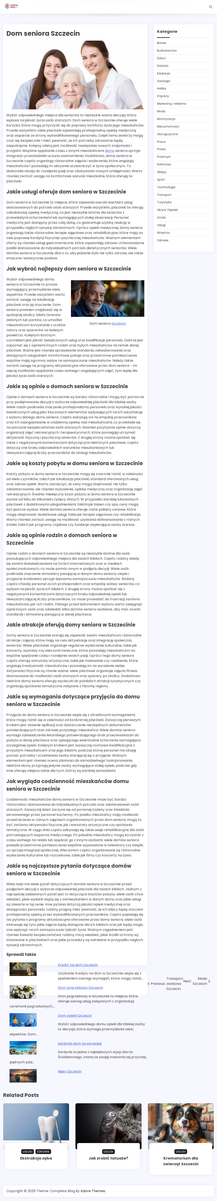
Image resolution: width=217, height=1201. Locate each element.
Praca (161, 142)
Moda (161, 111)
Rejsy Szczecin (70, 1071)
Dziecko (162, 66)
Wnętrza (163, 233)
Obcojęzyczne (167, 134)
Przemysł (163, 157)
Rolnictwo (164, 164)
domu (109, 150)
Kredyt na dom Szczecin (78, 964)
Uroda (161, 217)
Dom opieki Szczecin (75, 1015)
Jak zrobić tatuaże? (108, 1158)
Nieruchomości (168, 126)
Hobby (161, 88)
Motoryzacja (166, 119)
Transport (164, 195)
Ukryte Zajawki (167, 210)
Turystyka (164, 202)
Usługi (161, 225)
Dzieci (161, 58)
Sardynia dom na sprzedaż (80, 1043)
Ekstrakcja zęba (36, 1158)
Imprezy (163, 96)
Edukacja (163, 73)
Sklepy (161, 172)
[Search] (210, 7)
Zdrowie (162, 240)
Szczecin (118, 323)
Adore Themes (93, 1191)
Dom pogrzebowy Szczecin (80, 987)
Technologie (166, 187)
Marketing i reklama (171, 104)
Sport (161, 179)
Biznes (161, 43)
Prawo (161, 149)
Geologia (163, 81)
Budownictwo (167, 50)
